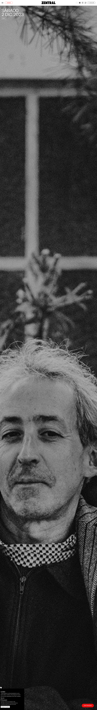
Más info (2, 697)
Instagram (80, 3)
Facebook (82, 3)
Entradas (88, 705)
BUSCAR (92, 2)
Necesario (4, 700)
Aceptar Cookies (5, 706)
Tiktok (85, 3)
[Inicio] (48, 2)
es (77, 2)
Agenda (9, 2)
